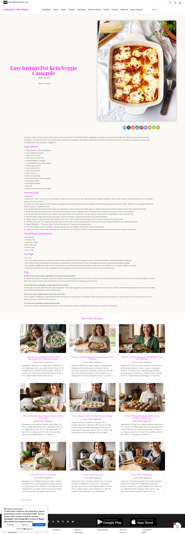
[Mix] (149, 127)
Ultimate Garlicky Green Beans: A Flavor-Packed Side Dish (43, 417)
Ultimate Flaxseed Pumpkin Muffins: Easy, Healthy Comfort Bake (142, 417)
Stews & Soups (94, 9)
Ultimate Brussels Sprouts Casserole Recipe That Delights (92, 358)
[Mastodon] (145, 127)
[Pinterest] (141, 127)
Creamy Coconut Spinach (92, 475)
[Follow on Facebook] (170, 2)
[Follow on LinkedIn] (68, 521)
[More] (158, 127)
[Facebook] (124, 127)
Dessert (71, 9)
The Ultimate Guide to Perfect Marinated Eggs (92, 416)
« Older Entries (25, 500)
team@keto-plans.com (18, 2)
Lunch (55, 9)
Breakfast (46, 9)
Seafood (124, 9)
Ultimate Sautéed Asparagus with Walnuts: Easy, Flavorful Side (142, 358)
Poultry (106, 9)
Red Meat (81, 9)
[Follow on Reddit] (73, 521)
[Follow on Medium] (58, 521)
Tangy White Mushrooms (142, 475)
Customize (10, 525)
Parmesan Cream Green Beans (43, 475)
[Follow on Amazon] (53, 521)
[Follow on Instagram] (180, 2)
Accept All (39, 525)
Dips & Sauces (136, 9)
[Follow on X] (175, 2)
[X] (129, 127)
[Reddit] (133, 127)
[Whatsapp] (154, 127)
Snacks (115, 9)
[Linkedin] (137, 127)
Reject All (25, 525)
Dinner (63, 9)
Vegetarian (43, 78)
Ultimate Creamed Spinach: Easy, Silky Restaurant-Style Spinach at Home (43, 358)
